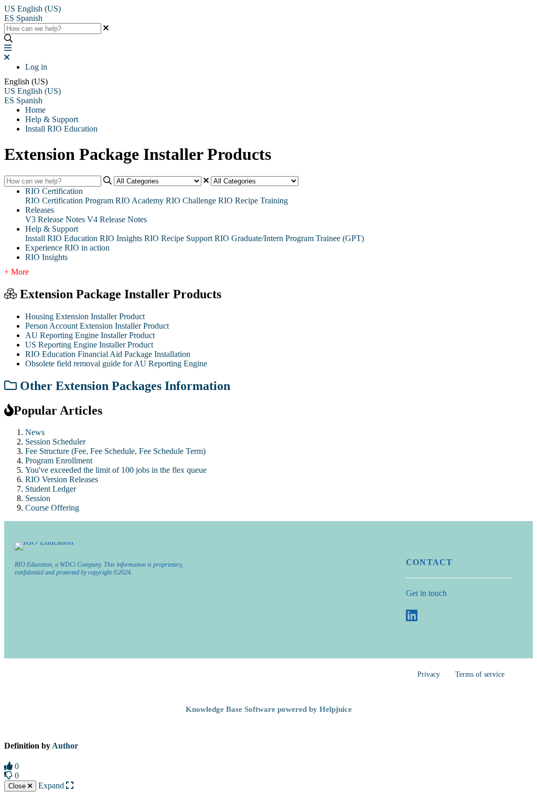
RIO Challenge (191, 200)
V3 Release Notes (55, 219)
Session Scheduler (55, 441)
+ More (16, 271)
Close (18, 786)
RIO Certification (54, 191)
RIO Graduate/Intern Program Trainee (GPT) (289, 238)
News (35, 432)
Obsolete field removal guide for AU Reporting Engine (116, 363)
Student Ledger (50, 488)
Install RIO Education (61, 128)
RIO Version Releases (61, 479)
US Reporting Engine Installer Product (89, 344)
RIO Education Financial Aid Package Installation (107, 354)
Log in (36, 66)
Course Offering (52, 507)
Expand (52, 785)
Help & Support (51, 119)
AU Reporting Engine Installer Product (90, 335)
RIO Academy (139, 200)
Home (35, 109)
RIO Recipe (164, 238)
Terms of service (479, 674)
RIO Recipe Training (253, 200)
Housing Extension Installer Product (85, 316)
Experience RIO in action (67, 247)
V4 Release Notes (117, 219)
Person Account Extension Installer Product (97, 325)
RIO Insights (121, 238)
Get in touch (426, 593)
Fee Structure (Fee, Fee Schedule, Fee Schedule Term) (115, 451)
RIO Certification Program (69, 200)
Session (37, 498)
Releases (39, 209)
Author (65, 745)
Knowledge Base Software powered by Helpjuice (269, 709)
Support (199, 238)
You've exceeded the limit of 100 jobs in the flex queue (116, 469)
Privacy (428, 674)
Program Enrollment (58, 460)
